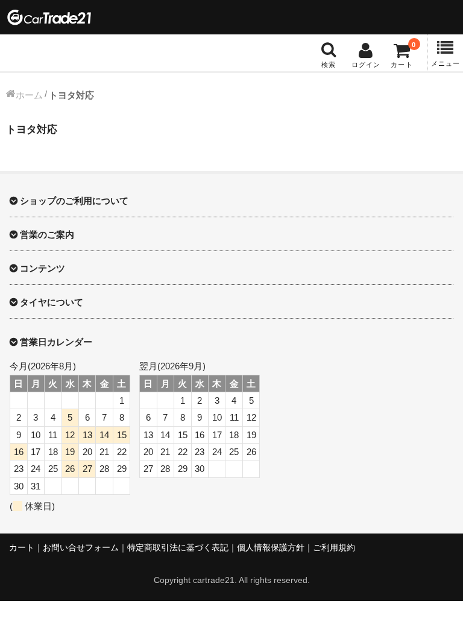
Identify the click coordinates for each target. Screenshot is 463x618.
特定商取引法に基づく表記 (177, 547)
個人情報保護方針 (270, 547)
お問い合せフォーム (81, 547)
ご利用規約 (334, 547)
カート (21, 547)
